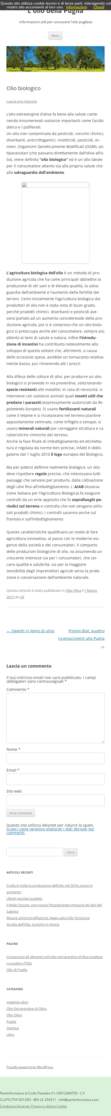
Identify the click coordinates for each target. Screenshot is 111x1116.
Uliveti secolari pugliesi (24, 898)
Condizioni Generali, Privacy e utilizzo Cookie (33, 1106)
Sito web (14, 791)
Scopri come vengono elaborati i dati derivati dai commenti (50, 830)
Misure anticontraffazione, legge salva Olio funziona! (48, 917)
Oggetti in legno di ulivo (30, 630)
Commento (17, 689)
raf (22, 596)
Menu (55, 35)
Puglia (11, 1021)
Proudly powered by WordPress (29, 1067)
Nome (13, 749)
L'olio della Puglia (55, 10)
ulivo (10, 1034)
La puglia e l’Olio (19, 963)
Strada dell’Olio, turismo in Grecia (32, 924)
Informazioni (76, 7)
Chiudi (98, 7)
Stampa (12, 1028)
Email (13, 770)
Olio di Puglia (16, 969)
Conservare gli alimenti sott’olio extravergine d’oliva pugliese (54, 956)
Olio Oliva (73, 590)
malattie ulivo (17, 1002)
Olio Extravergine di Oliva (26, 1008)
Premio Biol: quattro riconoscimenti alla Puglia (81, 638)
